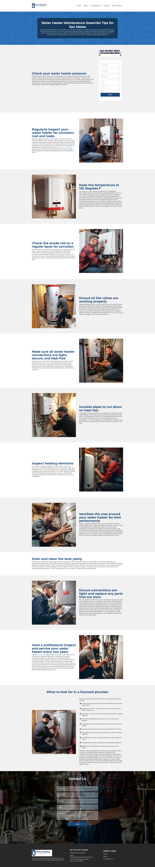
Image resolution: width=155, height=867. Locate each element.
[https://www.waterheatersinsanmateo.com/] (49, 853)
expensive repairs (64, 147)
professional (42, 654)
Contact (106, 6)
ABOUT (105, 856)
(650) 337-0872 (117, 6)
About (85, 6)
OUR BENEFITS (108, 859)
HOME (105, 854)
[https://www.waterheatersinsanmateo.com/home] (40, 5)
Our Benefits (96, 6)
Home (79, 6)
